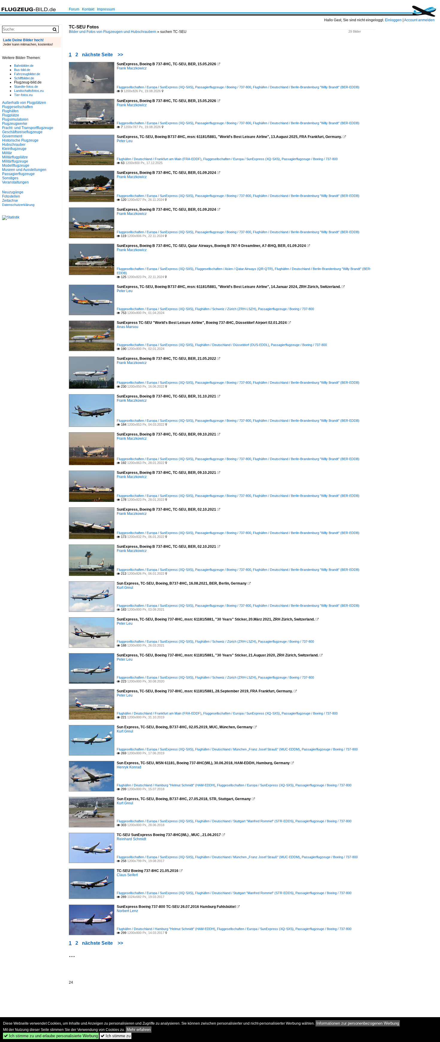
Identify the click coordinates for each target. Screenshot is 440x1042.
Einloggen (393, 20)
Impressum (106, 9)
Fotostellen (11, 196)
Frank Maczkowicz (132, 68)
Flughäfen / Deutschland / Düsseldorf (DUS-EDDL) (232, 345)
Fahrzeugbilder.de (27, 74)
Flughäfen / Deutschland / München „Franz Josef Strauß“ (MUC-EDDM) (247, 749)
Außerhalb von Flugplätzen (24, 103)
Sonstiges (10, 178)
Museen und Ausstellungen (24, 170)
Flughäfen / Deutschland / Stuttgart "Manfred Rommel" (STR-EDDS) (244, 821)
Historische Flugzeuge (20, 140)
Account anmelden (419, 20)
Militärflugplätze (15, 157)
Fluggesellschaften (17, 107)
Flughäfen (10, 111)
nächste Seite (97, 54)
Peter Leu (125, 141)
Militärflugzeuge (15, 161)
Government (12, 136)
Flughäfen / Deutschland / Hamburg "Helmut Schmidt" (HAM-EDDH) (166, 785)
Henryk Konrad (129, 767)
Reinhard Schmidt (131, 839)
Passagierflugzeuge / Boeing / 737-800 (223, 87)
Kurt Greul (125, 588)
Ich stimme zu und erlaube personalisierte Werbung (51, 1036)
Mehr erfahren (139, 1029)
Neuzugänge (12, 192)
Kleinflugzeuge (14, 149)
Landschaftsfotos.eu (29, 90)
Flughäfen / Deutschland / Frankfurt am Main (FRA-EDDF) (159, 159)
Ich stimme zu (116, 1036)
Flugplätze (10, 115)
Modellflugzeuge (15, 165)
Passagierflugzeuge (18, 174)
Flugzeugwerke (14, 124)
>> (120, 54)
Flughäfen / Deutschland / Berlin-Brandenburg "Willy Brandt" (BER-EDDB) (306, 87)
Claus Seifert (127, 875)
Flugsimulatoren (15, 119)
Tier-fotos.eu (23, 95)
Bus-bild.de (22, 70)
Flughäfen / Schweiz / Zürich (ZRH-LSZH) (225, 309)
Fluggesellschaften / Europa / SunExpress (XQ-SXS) (155, 87)
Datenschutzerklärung (18, 205)
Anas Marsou (127, 327)
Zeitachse (10, 200)
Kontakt (88, 9)
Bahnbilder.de (24, 65)
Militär (7, 153)
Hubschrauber (13, 144)
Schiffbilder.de (24, 78)
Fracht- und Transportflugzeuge (27, 128)
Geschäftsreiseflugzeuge (22, 132)
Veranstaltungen (15, 182)
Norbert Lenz (127, 911)
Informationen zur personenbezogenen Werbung (357, 1023)
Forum (74, 9)
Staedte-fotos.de (26, 86)
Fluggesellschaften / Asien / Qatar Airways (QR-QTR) (234, 269)
